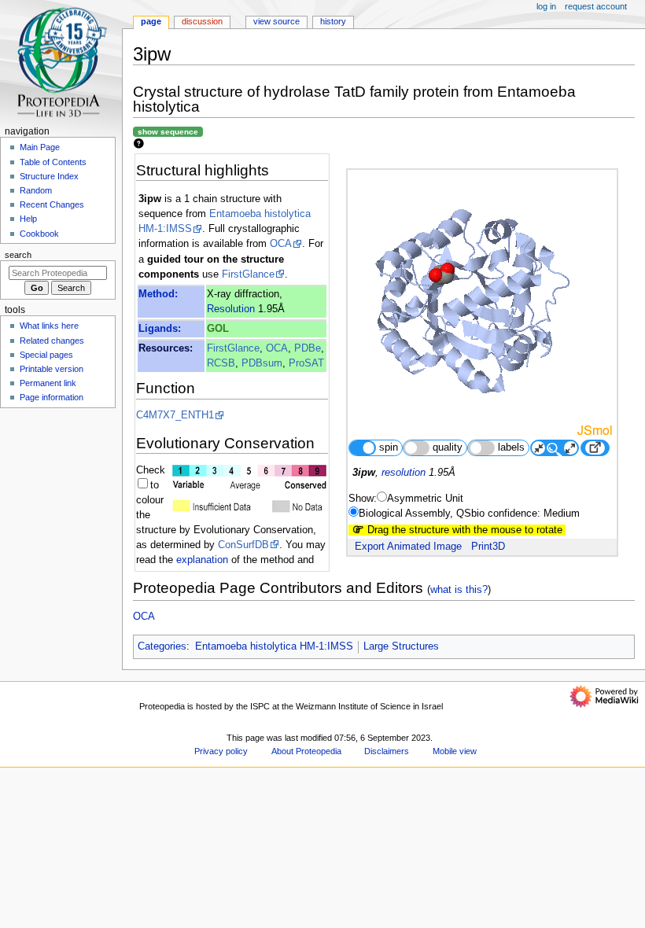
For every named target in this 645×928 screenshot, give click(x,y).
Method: (158, 294)
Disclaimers (386, 751)
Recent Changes (52, 204)
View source (276, 21)
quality (448, 447)
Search (18, 255)
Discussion (202, 21)
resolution (403, 472)
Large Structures (401, 646)
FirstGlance (248, 274)
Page (151, 21)
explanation (202, 559)
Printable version (51, 369)
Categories (162, 646)
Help (28, 218)
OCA (281, 243)
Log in (546, 6)
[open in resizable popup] (594, 448)
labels (511, 447)
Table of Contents (53, 162)
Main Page (40, 147)
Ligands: (159, 328)
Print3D (488, 546)
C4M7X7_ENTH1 (175, 415)
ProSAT (306, 363)
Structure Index (49, 176)
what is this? (459, 589)
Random (36, 190)
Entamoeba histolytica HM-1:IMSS (274, 646)
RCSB (221, 363)
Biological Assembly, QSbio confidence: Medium (469, 513)
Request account (596, 6)
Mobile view (455, 751)
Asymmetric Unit (425, 498)
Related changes (52, 340)
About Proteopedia (306, 751)
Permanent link (48, 383)
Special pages (46, 354)
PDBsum (261, 363)
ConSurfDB (243, 545)
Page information (51, 397)
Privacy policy (221, 751)
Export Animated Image (408, 546)
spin (388, 447)
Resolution (231, 309)
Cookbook (39, 233)
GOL (218, 328)
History (333, 21)
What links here (49, 325)
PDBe (307, 348)
